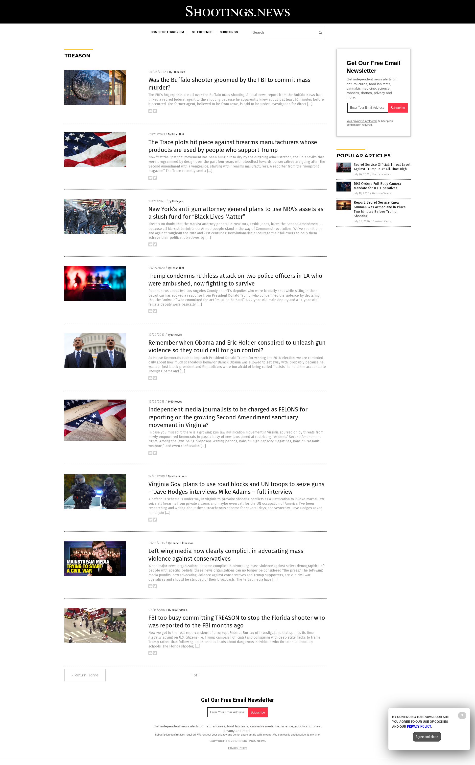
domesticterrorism (167, 32)
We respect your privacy (212, 734)
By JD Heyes (176, 201)
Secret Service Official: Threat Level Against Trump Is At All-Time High (382, 167)
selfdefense (202, 32)
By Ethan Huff (177, 72)
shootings (229, 32)
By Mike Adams (177, 476)
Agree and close (427, 737)
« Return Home (84, 675)
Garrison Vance (381, 174)
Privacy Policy (237, 748)
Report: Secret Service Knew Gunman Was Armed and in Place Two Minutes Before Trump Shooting (380, 209)
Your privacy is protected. (362, 121)
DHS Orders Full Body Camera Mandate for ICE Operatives (377, 186)
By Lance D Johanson (180, 543)
